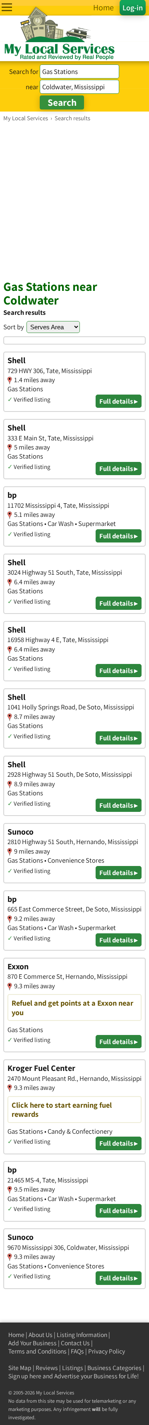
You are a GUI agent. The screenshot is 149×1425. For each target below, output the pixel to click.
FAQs (77, 1351)
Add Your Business (32, 1343)
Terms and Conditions (37, 1351)
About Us (41, 1335)
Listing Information (82, 1335)
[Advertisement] (74, 200)
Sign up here (24, 1376)
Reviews (47, 1368)
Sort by (13, 326)
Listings (72, 1368)
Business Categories (114, 1368)
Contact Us (75, 1343)
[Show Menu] (7, 7)
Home (16, 1335)
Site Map (19, 1368)
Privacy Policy (106, 1351)
